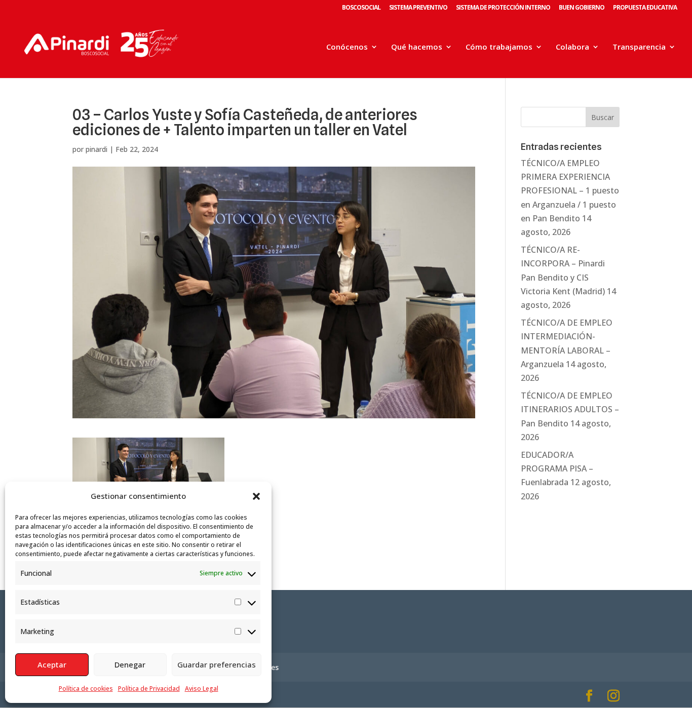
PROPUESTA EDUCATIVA (645, 8)
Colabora (572, 47)
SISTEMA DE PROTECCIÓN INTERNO (503, 8)
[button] (256, 496)
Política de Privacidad (149, 688)
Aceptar (51, 664)
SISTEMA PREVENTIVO (418, 8)
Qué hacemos (416, 47)
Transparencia (639, 47)
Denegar (129, 664)
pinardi (96, 149)
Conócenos (347, 47)
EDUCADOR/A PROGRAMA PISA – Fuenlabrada (557, 468)
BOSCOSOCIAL (361, 8)
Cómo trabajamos (499, 47)
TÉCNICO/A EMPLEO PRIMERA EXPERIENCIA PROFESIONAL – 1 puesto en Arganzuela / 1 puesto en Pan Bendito (570, 191)
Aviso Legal (201, 688)
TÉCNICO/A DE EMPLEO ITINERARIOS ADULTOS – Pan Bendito (570, 409)
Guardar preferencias (216, 664)
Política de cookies (86, 688)
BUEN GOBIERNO (581, 8)
